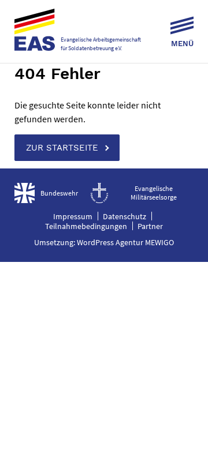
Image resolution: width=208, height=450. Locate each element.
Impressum (72, 216)
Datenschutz (124, 216)
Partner (150, 226)
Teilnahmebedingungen (86, 226)
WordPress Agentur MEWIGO (125, 242)
